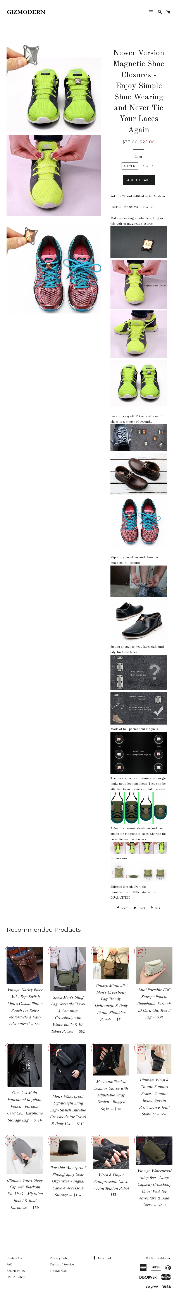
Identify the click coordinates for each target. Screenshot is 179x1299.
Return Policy (16, 1271)
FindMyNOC (58, 1271)
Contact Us (14, 1258)
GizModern (164, 1258)
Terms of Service (62, 1264)
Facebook (104, 1258)
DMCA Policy (16, 1277)
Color (139, 157)
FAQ (9, 1264)
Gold (148, 166)
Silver (130, 166)
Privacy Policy (60, 1258)
